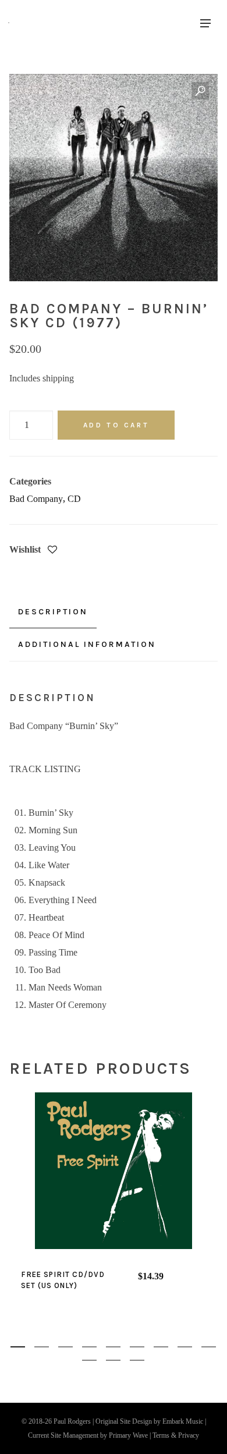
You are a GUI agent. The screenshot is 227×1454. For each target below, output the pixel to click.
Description (53, 612)
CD (74, 499)
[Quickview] (81, 1170)
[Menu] (205, 22)
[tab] (53, 612)
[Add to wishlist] (52, 551)
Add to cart (116, 425)
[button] (200, 91)
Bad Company (36, 499)
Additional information (87, 644)
